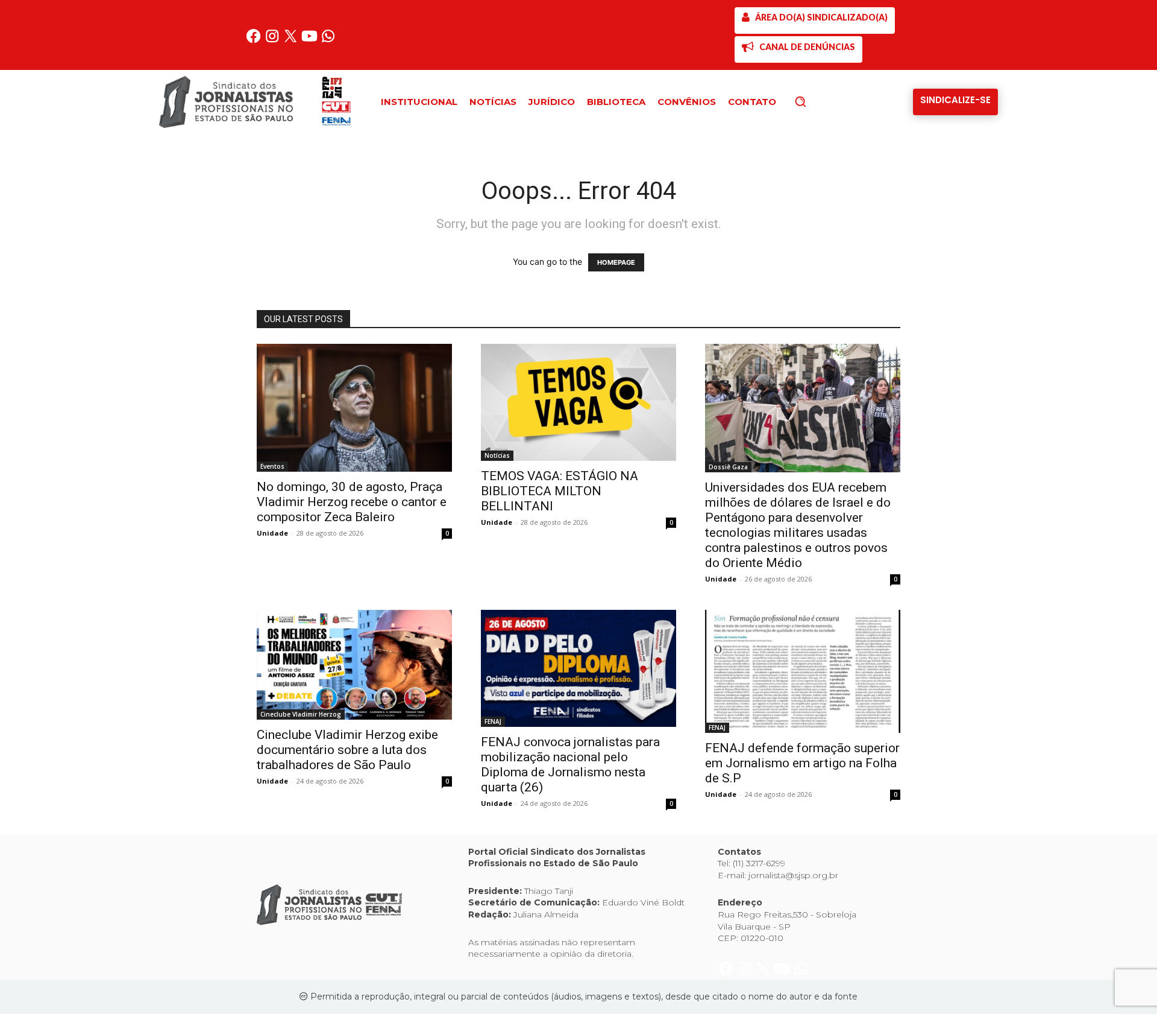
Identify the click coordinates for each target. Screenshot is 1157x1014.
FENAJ (492, 721)
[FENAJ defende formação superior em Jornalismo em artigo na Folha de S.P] (802, 672)
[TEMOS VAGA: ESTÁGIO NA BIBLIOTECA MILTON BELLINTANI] (578, 402)
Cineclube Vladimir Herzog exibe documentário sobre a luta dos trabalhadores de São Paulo (347, 749)
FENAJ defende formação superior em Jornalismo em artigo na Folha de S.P (802, 763)
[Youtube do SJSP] (310, 41)
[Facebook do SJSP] (254, 41)
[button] (820, 101)
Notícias (497, 455)
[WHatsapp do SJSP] (328, 41)
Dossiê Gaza (728, 467)
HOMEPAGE (616, 262)
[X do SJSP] (292, 41)
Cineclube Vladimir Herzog (300, 714)
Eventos (272, 466)
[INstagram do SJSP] (273, 41)
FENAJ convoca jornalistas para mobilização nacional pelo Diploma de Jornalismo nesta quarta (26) (570, 764)
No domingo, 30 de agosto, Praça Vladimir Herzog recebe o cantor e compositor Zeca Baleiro (352, 502)
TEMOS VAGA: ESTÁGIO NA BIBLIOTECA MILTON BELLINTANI (559, 491)
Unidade (272, 532)
